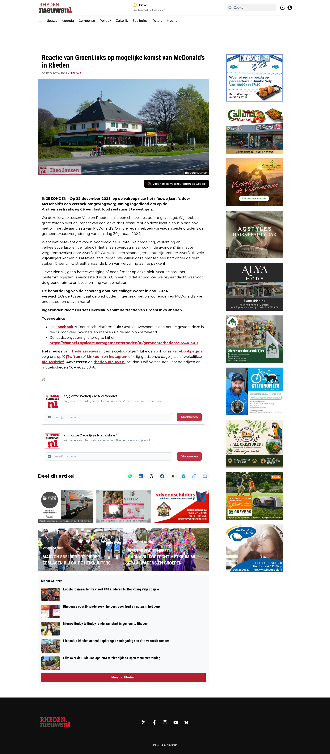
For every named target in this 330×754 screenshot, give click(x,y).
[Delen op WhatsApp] (130, 476)
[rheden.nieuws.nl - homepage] (55, 7)
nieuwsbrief (53, 362)
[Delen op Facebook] (162, 476)
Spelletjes (140, 21)
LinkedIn (95, 357)
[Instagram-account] (165, 722)
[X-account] (143, 722)
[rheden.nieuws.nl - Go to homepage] (55, 722)
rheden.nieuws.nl (87, 351)
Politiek (105, 21)
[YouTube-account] (175, 722)
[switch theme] (282, 7)
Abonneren (189, 417)
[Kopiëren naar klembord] (194, 476)
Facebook (64, 327)
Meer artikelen (123, 677)
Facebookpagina (187, 351)
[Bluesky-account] (186, 722)
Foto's (157, 21)
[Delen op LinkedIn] (141, 476)
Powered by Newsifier (165, 744)
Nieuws (51, 21)
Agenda (68, 21)
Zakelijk (122, 21)
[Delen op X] (173, 476)
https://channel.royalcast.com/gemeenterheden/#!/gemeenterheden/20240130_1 (123, 343)
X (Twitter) (72, 357)
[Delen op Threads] (151, 476)
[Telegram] (183, 476)
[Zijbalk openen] (40, 21)
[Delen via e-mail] (205, 476)
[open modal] (289, 7)
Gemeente (86, 21)
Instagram (118, 357)
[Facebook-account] (154, 722)
